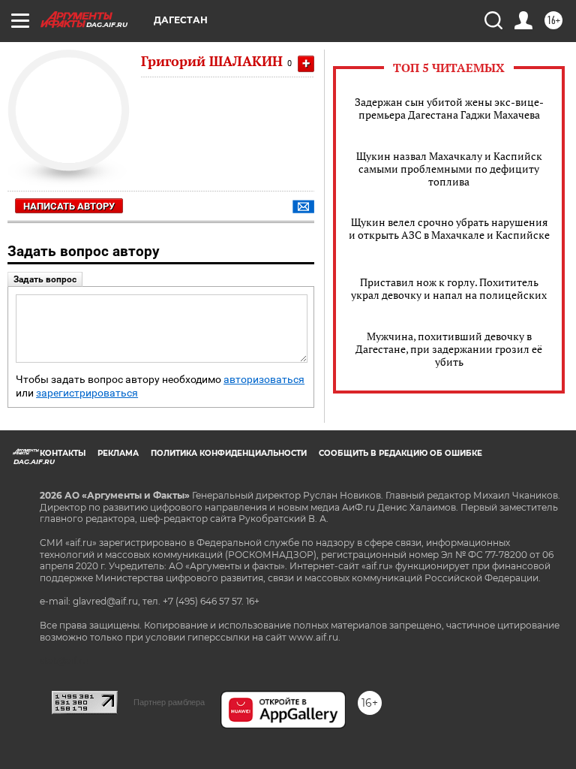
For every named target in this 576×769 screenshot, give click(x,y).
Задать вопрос (45, 279)
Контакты (63, 453)
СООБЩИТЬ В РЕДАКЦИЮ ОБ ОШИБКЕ (400, 453)
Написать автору (69, 206)
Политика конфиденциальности (229, 453)
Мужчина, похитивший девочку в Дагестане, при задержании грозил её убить (449, 349)
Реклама (118, 453)
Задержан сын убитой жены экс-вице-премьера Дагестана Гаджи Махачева (449, 108)
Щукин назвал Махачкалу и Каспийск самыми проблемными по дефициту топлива (449, 168)
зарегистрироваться (87, 393)
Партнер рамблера (169, 702)
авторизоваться (264, 379)
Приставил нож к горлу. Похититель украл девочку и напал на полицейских (449, 288)
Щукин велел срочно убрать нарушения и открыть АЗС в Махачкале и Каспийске (449, 228)
